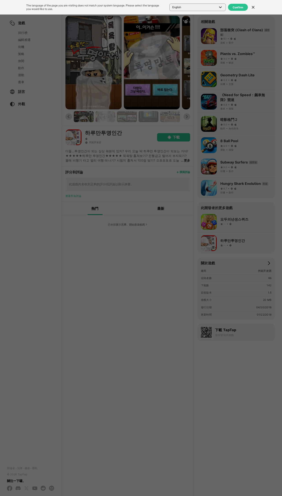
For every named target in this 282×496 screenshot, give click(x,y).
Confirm (238, 7)
